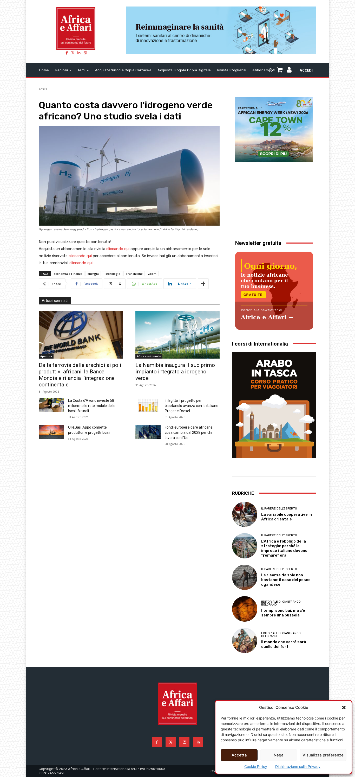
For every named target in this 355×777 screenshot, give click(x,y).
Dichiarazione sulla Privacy (297, 766)
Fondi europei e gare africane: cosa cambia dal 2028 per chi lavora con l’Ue (189, 432)
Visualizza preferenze (323, 755)
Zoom (152, 274)
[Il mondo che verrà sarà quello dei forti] (244, 640)
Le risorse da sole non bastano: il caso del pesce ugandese (286, 580)
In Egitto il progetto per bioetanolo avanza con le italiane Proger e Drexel (191, 405)
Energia (93, 274)
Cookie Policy (255, 766)
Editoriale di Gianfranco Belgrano (281, 603)
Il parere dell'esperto (279, 508)
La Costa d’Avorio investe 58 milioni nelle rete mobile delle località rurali (91, 405)
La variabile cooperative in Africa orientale (286, 516)
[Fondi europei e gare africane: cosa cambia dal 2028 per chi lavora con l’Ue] (148, 432)
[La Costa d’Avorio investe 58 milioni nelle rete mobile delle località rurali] (51, 405)
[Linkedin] (79, 53)
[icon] (289, 70)
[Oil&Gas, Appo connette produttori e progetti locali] (51, 432)
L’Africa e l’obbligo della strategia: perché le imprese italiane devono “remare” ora (284, 548)
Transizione (134, 274)
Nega (279, 755)
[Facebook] (66, 53)
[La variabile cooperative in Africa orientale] (244, 514)
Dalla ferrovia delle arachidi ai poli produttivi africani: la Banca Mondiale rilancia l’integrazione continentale (80, 375)
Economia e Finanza (68, 274)
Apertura (46, 356)
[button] (343, 707)
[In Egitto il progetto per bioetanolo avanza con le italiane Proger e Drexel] (148, 405)
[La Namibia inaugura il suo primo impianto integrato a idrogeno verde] (177, 334)
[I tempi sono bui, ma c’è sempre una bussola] (244, 608)
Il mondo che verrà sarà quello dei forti (283, 644)
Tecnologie (112, 274)
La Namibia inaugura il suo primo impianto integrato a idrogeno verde (175, 371)
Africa (43, 89)
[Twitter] (73, 53)
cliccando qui (117, 248)
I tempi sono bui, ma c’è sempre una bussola (283, 612)
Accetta (239, 755)
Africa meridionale (149, 356)
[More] (203, 283)
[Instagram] (85, 53)
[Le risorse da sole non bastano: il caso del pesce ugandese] (244, 577)
